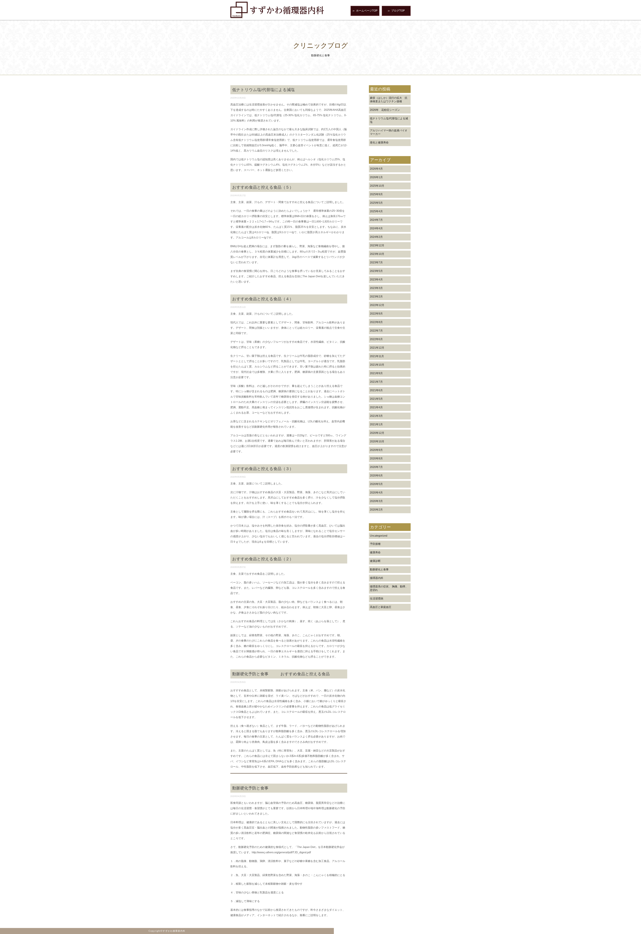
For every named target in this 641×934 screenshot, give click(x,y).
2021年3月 (376, 415)
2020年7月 (376, 467)
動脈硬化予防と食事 (250, 788)
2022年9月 (376, 313)
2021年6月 (376, 390)
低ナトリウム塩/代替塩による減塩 (389, 120)
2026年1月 (376, 177)
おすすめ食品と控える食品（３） (262, 468)
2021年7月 (376, 381)
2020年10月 (377, 441)
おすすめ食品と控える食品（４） (262, 299)
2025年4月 (376, 211)
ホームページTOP (365, 10)
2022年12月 (377, 305)
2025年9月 (376, 194)
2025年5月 (376, 202)
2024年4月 (376, 228)
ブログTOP (396, 10)
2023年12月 (377, 245)
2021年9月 (376, 373)
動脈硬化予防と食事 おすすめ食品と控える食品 (281, 674)
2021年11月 (377, 356)
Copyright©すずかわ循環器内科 (167, 931)
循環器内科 (376, 578)
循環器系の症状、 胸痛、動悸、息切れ (389, 588)
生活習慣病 (376, 598)
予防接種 (375, 543)
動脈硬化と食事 (379, 569)
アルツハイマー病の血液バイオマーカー (388, 132)
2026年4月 (376, 168)
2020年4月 (376, 492)
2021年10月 (377, 364)
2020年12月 (377, 432)
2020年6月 (376, 475)
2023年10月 (377, 254)
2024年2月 (376, 236)
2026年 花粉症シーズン (385, 109)
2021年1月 (376, 424)
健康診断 (375, 560)
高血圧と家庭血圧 (380, 607)
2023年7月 (376, 262)
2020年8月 (376, 458)
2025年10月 (377, 185)
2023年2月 (376, 296)
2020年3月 (376, 501)
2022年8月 (376, 322)
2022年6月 (376, 339)
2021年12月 (377, 347)
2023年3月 (376, 288)
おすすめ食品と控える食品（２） (262, 559)
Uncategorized (378, 535)
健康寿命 (375, 552)
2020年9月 (376, 450)
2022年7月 (376, 330)
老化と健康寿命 (379, 142)
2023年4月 (376, 279)
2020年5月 (376, 484)
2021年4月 (376, 407)
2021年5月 (376, 398)
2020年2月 (376, 509)
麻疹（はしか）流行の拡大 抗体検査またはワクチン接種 (388, 99)
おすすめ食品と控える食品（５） (262, 187)
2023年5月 (376, 271)
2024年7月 (376, 219)
